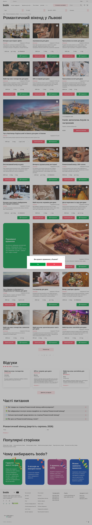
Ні (54, 264)
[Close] (63, 257)
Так (38, 264)
